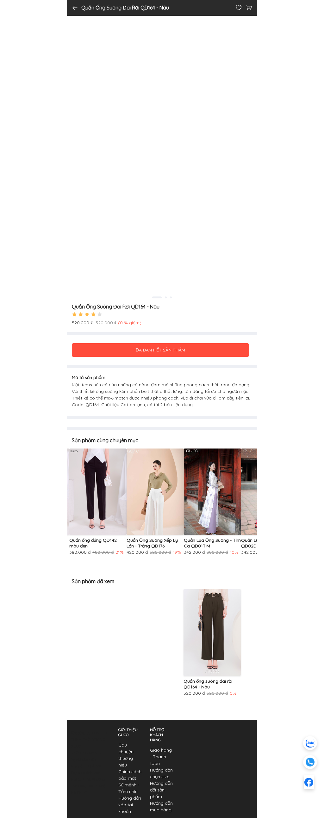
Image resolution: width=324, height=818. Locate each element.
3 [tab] (171, 297)
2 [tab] (166, 297)
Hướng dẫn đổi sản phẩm (161, 789)
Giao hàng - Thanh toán (161, 756)
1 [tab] (157, 297)
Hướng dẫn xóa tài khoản (129, 804)
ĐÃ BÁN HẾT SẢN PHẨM (160, 350)
